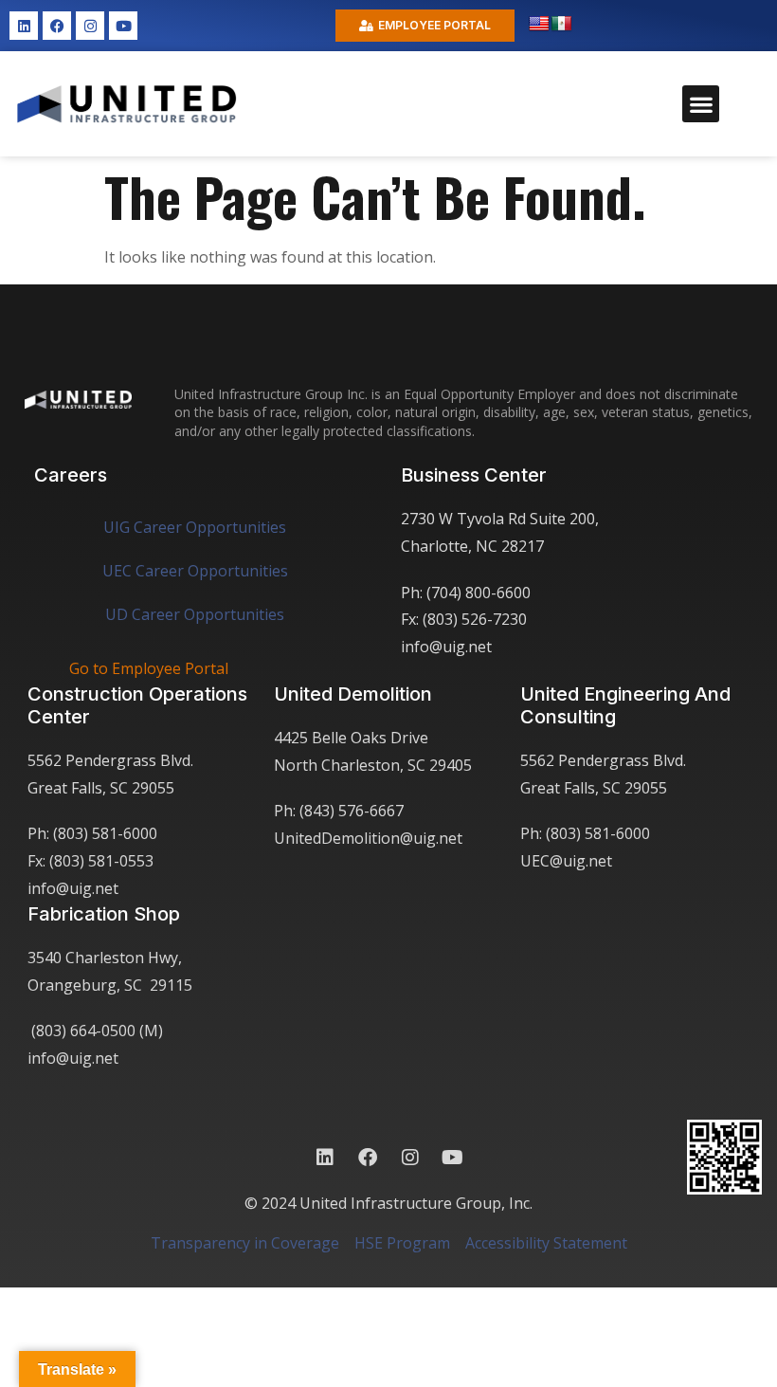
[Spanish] (561, 24)
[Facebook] (57, 25)
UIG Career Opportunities (194, 527)
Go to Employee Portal (148, 668)
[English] (539, 24)
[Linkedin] (23, 25)
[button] (700, 103)
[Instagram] (90, 25)
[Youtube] (123, 25)
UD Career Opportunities (194, 614)
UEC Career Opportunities (195, 570)
